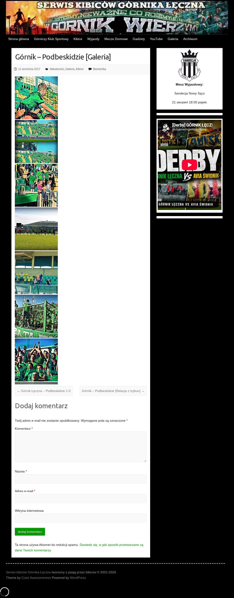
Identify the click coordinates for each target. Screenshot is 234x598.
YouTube (156, 39)
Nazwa (21, 471)
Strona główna (18, 39)
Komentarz (24, 428)
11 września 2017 (29, 69)
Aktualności (57, 69)
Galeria (173, 39)
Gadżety (139, 39)
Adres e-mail (25, 491)
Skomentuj (99, 69)
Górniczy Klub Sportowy (51, 39)
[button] (36, 97)
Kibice (78, 39)
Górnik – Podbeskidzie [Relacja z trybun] (113, 391)
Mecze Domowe (116, 39)
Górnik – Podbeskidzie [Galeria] (63, 57)
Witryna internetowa (29, 510)
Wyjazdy (93, 39)
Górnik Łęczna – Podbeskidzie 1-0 (44, 391)
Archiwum (190, 39)
